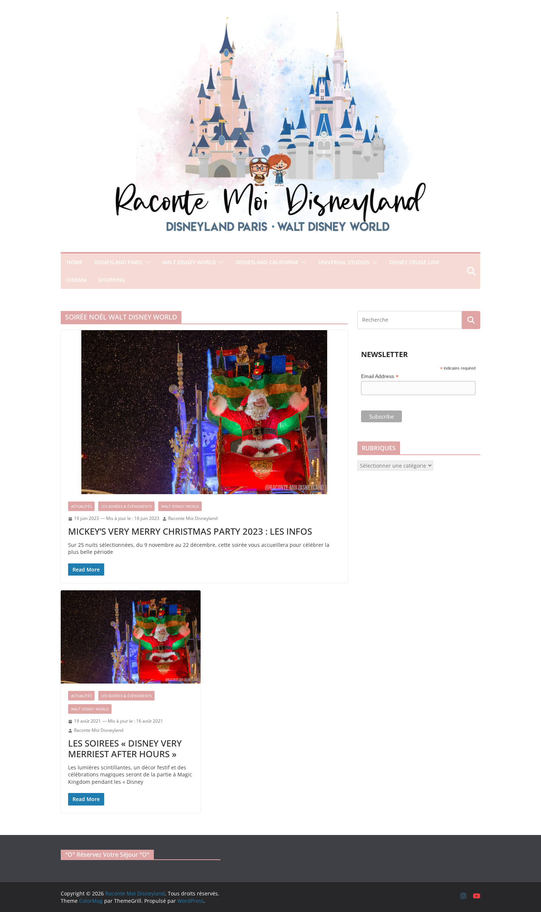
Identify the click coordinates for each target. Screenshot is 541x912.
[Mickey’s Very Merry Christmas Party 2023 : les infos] (204, 412)
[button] (146, 262)
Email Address (380, 376)
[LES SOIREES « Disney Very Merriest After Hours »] (131, 637)
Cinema (76, 279)
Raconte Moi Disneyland (193, 518)
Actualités (81, 506)
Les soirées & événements (126, 506)
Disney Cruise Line (414, 262)
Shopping (111, 279)
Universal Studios (343, 262)
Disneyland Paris (118, 262)
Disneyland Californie (267, 262)
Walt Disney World (189, 262)
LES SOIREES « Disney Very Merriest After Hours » (125, 748)
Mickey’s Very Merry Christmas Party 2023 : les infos (190, 531)
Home (74, 262)
